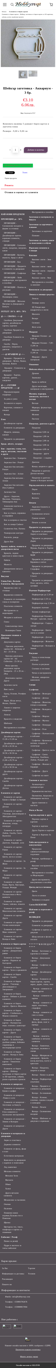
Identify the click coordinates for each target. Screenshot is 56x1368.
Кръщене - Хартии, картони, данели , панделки (11, 377)
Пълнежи (8, 1209)
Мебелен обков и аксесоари (42, 369)
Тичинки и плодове (40, 900)
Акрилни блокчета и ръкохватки (40, 508)
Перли (34, 489)
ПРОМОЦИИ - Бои (12, 262)
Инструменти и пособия (14, 728)
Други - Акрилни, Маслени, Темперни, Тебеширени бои (11, 499)
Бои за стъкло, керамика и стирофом (14, 514)
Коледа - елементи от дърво (42, 1030)
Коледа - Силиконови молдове (40, 1112)
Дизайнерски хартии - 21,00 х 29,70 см (13, 758)
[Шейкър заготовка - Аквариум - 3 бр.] (28, 66)
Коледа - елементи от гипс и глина (42, 1013)
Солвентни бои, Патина (14, 529)
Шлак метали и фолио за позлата (42, 938)
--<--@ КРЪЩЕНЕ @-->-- (13, 354)
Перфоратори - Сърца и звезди (41, 624)
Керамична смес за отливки (11, 589)
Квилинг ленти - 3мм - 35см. (41, 261)
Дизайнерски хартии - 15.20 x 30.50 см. (13, 765)
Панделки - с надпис (42, 458)
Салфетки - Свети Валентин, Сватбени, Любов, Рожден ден (39, 757)
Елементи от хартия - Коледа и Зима (12, 937)
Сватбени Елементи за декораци (13, 338)
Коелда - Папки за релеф (43, 1075)
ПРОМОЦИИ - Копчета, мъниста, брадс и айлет (13, 256)
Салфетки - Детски (40, 698)
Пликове (35, 236)
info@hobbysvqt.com (21, 1297)
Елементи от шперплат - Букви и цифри (14, 1089)
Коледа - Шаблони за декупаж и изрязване (40, 1119)
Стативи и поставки (41, 669)
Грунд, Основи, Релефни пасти (14, 695)
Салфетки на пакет (40, 776)
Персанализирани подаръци (11, 393)
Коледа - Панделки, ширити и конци (39, 1069)
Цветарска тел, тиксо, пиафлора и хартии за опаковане (12, 1229)
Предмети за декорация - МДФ (42, 553)
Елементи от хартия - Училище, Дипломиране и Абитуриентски (14, 813)
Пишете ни (7, 1284)
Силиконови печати (40, 514)
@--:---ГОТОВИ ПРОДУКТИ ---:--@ (10, 386)
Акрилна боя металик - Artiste (13, 479)
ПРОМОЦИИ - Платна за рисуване (14, 288)
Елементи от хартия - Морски (12, 876)
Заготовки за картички (42, 231)
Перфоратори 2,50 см (41, 599)
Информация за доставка (13, 1274)
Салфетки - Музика (40, 721)
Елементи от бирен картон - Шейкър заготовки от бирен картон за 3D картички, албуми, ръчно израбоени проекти (14, 1074)
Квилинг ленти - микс (42, 267)
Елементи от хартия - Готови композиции (12, 923)
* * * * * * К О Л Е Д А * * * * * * (41, 945)
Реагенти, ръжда (11, 537)
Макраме (33, 332)
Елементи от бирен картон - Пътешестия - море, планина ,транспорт (14, 1023)
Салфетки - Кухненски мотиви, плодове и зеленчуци (41, 743)
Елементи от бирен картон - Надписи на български (11, 960)
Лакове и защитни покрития (11, 709)
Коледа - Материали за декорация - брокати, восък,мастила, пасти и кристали (41, 1059)
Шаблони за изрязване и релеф (40, 911)
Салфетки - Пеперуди (41, 725)
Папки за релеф (11, 1241)
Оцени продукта (11, 178)
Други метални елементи (11, 1194)
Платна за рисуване (40, 664)
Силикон (36, 323)
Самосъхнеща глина (14, 626)
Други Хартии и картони (43, 830)
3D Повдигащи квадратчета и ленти (39, 308)
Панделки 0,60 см (41, 432)
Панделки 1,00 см (41, 436)
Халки (8, 1189)
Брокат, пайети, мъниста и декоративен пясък (13, 547)
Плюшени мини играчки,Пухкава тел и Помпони (12, 1215)
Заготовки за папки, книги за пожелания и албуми (41, 241)
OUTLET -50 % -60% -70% (13, 311)
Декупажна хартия (12, 642)
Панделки (36, 428)
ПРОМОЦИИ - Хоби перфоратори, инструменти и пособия (14, 280)
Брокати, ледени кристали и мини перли (13, 554)
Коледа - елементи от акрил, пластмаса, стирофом (42, 1005)
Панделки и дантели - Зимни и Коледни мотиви (41, 479)
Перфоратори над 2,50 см (43, 603)
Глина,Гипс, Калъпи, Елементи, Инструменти (12, 582)
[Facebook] (5, 1312)
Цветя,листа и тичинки (40, 887)
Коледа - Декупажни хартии (40, 959)
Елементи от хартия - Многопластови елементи (13, 909)
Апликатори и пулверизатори (37, 785)
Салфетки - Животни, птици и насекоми (40, 703)
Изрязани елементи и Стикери (39, 249)
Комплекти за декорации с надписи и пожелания (14, 1161)
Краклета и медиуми (13, 719)
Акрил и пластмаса (12, 1140)
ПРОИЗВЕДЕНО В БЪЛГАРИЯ (18, 165)
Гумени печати (38, 518)
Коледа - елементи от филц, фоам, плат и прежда (42, 1022)
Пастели (35, 419)
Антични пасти (11, 685)
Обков (8, 1184)
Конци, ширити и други (42, 467)
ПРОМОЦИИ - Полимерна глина (10, 295)
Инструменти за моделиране (10, 612)
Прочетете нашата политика (28, 1350)
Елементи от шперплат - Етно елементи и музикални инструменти (14, 1112)
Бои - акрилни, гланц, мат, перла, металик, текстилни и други (14, 451)
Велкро (35, 318)
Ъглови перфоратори (41, 612)
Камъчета (36, 494)
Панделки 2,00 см (41, 441)
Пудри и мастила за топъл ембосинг (11, 1246)
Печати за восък (39, 522)
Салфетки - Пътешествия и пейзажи (42, 735)
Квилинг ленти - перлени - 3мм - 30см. (42, 272)
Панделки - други (41, 454)
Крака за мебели (39, 382)
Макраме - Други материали (38, 358)
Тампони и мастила (38, 780)
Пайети (7, 560)
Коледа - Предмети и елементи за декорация (40, 1087)
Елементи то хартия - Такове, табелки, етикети (13, 902)
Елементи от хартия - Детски (12, 805)
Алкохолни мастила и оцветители (12, 507)
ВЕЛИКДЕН (34, 917)
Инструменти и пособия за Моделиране (41, 874)
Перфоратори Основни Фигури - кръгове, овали (41, 617)
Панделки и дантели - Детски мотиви (40, 472)
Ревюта (9, 185)
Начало (4, 11)
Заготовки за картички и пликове (41, 226)
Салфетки (33, 690)
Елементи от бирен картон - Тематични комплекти (11, 1061)
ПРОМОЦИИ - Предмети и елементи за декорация (14, 267)
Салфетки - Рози (39, 729)
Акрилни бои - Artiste (13, 474)
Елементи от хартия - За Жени (13, 862)
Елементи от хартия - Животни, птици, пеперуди (12, 823)
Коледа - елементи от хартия (42, 997)
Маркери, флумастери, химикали (41, 409)
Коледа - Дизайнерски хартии (41, 973)
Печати (32, 503)
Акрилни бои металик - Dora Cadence (13, 486)
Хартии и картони (40, 826)
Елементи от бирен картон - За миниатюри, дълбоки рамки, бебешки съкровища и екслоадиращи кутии (13, 1042)
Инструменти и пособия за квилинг (41, 283)
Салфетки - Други (40, 771)
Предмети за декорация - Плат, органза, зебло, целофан (42, 583)
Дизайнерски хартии (13, 423)
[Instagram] (11, 1312)
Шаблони (8, 723)
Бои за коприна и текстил (15, 520)
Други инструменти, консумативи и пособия (41, 881)
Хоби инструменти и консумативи (38, 843)
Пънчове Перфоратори (40, 591)
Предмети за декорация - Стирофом (42, 567)
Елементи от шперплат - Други (14, 1127)
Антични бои (10, 492)
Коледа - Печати (39, 1107)
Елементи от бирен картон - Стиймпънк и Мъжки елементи (12, 1013)
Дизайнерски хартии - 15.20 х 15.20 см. (13, 737)
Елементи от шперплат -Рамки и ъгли (13, 1096)
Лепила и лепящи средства (41, 295)
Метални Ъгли (11, 1176)
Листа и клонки (39, 896)
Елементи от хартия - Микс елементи (12, 930)
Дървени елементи (12, 1145)
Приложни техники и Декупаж (11, 636)
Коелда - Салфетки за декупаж (40, 966)
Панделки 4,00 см (41, 449)
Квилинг (33, 255)
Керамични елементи (13, 595)
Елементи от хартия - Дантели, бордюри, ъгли (13, 841)
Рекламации (7, 1279)
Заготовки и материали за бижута (41, 218)
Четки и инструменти (41, 673)
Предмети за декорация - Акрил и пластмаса (42, 532)
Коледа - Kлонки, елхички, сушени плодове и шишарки (42, 1100)
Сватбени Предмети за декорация (13, 331)
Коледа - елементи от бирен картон (42, 990)
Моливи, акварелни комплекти (39, 678)
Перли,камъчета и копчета (41, 485)
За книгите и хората (13, 403)
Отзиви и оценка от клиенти (21, 192)
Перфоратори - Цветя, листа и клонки (40, 631)
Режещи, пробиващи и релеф (41, 860)
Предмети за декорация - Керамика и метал (42, 560)
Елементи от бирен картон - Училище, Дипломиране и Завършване (11, 985)
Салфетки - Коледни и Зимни (41, 710)
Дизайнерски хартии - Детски (13, 786)
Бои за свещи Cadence (13, 524)
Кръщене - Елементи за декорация (13, 369)
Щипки (7, 1223)
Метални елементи (12, 1171)
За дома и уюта (10, 399)
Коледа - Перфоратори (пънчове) (41, 1080)
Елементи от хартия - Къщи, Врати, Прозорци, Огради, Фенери (13, 884)
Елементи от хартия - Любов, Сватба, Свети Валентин (12, 833)
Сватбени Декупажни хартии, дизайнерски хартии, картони (12, 323)
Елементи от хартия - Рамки (12, 848)
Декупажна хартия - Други (13, 679)
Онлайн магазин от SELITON (28, 1365)
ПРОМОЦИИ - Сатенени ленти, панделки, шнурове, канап (14, 248)
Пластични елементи (13, 606)
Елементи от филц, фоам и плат (14, 1150)
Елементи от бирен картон (18, 11)
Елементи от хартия (10, 793)
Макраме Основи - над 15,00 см (41, 351)
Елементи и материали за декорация (13, 1134)
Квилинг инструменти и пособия (42, 867)
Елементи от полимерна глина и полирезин (13, 600)
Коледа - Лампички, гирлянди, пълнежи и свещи (40, 1048)
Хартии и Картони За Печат (40, 836)
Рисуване (33, 653)
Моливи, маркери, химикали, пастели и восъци (39, 396)
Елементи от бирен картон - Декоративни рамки (12, 950)
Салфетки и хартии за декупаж (40, 931)
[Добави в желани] (51, 142)
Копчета (35, 498)
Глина (6, 622)
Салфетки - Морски (40, 716)
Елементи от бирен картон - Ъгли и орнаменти (14, 968)
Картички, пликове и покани (12, 409)
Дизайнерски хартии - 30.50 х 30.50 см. (13, 751)
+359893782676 (20, 1302)
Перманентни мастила (42, 791)
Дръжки (35, 373)
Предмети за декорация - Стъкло (42, 574)
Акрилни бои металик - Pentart (13, 468)
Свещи (32, 685)
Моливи (35, 415)
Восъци (35, 403)
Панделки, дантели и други (42, 424)
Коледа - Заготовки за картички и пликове (40, 952)
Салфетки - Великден (41, 694)
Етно (3, 419)
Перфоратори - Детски (42, 637)
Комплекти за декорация (40, 290)
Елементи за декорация (14, 428)
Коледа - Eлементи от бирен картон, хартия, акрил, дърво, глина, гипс (42, 981)
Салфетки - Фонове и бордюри (40, 765)
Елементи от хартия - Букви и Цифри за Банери (14, 798)
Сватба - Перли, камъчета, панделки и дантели (12, 346)
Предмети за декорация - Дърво (42, 539)
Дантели (35, 462)
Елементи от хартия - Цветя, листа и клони (12, 855)
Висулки (5, 576)
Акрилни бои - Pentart (14, 462)
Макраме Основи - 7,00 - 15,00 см (42, 344)
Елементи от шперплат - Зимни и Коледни (14, 1120)
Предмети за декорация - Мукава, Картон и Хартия (42, 546)
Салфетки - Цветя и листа (43, 750)
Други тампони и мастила (38, 804)
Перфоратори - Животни (43, 641)
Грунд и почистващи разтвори (40, 658)
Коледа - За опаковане (41, 1093)
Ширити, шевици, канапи (11, 433)
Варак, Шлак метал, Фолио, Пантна (11, 702)
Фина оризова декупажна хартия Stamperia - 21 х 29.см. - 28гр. (14, 670)
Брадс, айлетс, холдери (11, 444)
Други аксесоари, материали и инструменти (42, 387)
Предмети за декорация (14, 439)
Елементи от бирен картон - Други (11, 1031)
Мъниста (8, 564)
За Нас (5, 1268)
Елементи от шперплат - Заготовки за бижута (14, 1103)
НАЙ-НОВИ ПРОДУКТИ (13, 214)
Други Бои (8, 542)
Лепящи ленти (38, 303)
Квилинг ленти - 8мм (41, 278)
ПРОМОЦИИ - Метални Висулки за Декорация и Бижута (13, 304)
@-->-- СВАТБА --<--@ (11, 316)
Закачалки (36, 378)
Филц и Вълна (36, 810)
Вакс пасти (9, 689)
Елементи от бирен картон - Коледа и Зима (12, 1053)
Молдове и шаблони (13, 618)
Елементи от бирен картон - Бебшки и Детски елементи (14, 996)
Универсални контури (13, 533)
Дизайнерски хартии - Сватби (13, 779)
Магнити (9, 1180)
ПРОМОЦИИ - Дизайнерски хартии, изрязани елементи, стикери (12, 237)
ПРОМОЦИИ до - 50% (11, 219)
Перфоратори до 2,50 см (42, 595)
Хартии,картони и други (40, 815)
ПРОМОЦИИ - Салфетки (15, 273)
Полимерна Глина (13, 630)
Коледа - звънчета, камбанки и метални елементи (41, 1038)
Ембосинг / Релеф (9, 1237)
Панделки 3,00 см (41, 445)
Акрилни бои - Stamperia (15, 458)
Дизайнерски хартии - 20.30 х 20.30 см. (13, 744)
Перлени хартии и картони (39, 820)
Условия (31, 1274)
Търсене (31, 1268)
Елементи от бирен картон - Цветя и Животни (14, 1004)
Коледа (7, 415)
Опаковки (33, 364)
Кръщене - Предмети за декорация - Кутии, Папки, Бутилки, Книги (14, 361)
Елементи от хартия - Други (12, 916)
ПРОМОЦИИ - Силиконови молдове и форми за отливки (12, 226)
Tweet (24, 173)
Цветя (34, 891)
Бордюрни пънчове (40, 608)
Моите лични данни (29, 1357)
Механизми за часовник (14, 1200)
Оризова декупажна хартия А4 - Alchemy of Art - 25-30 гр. (14, 649)
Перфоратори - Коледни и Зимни (42, 647)
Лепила (7, 715)
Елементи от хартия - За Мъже (13, 869)
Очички (7, 1204)
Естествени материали (14, 1156)
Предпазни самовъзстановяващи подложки (39, 851)
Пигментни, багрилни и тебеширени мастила (41, 797)
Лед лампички (10, 1167)
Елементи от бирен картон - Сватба (11, 975)
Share (11, 173)
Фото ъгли (36, 327)
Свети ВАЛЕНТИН (38, 905)
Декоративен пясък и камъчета (12, 570)
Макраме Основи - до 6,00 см (40, 337)
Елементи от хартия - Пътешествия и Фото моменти (12, 894)
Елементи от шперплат (12, 1084)
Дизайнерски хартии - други (13, 772)
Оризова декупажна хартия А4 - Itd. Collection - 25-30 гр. (13, 658)
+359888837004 (20, 1307)
